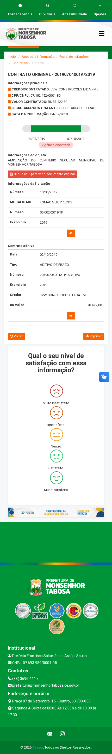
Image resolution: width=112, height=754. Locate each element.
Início (12, 57)
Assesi (37, 747)
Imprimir (95, 336)
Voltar (18, 336)
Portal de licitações (74, 57)
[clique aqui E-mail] (49, 733)
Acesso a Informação (38, 57)
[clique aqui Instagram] (62, 733)
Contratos (20, 63)
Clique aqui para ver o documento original (44, 174)
